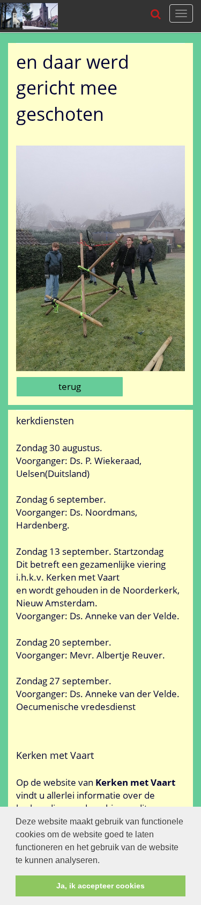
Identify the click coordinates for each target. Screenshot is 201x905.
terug (69, 386)
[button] (103, 861)
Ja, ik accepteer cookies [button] (100, 885)
